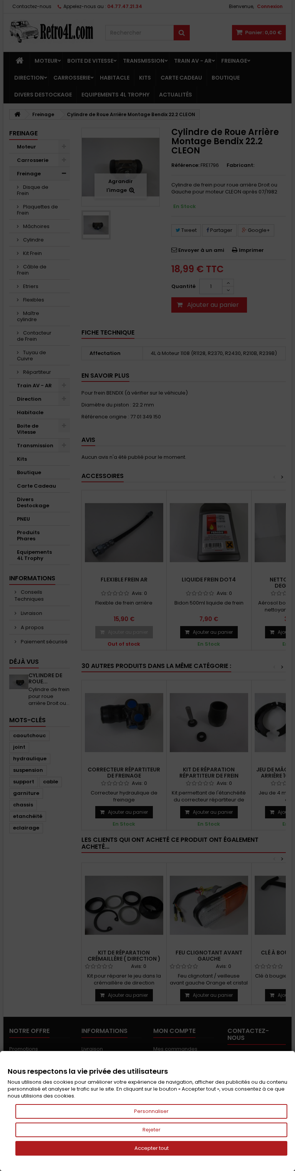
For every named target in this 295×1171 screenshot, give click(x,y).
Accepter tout (151, 1148)
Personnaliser (151, 1111)
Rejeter (152, 1129)
